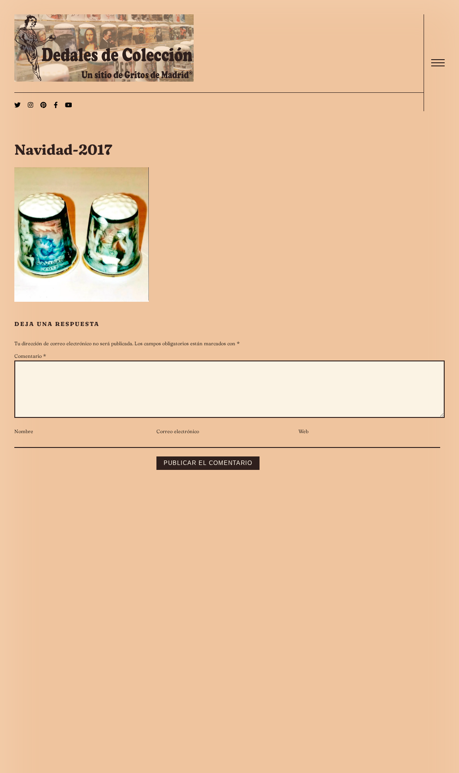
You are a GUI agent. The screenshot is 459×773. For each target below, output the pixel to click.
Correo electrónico (177, 431)
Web (303, 431)
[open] (438, 62)
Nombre (23, 431)
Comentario (30, 356)
